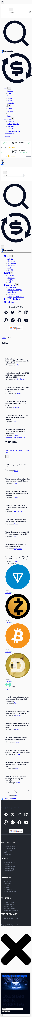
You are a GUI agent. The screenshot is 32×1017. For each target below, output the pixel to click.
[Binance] (6, 314)
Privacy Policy (9, 902)
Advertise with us (10, 891)
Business (10, 91)
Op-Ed (10, 100)
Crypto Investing (10, 866)
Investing (10, 111)
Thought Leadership (14, 131)
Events (6, 887)
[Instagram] (19, 314)
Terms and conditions (11, 910)
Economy (10, 98)
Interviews (11, 126)
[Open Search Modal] (16, 48)
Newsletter (7, 136)
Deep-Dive (11, 121)
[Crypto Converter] (16, 243)
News (5, 88)
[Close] (2, 1015)
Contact (7, 885)
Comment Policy (10, 908)
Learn (5, 106)
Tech (9, 96)
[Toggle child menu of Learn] (9, 105)
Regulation (11, 103)
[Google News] (16, 330)
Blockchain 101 (9, 862)
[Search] (30, 12)
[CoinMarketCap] (6, 322)
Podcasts (7, 855)
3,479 (12, 799)
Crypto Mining (9, 869)
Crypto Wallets (9, 871)
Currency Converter (11, 918)
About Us (7, 881)
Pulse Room (7, 119)
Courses (10, 108)
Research (10, 128)
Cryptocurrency (9, 846)
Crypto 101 (8, 864)
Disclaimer (28, 147)
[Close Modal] (11, 9)
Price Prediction (9, 848)
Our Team (7, 883)
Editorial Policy (9, 904)
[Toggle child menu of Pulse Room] (12, 118)
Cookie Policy (9, 906)
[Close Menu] (2, 247)
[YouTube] (26, 322)
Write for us (8, 889)
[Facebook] (19, 322)
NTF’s (9, 113)
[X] (13, 314)
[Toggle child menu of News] (9, 88)
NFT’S (10, 280)
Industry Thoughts (13, 124)
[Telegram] (13, 322)
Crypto (10, 93)
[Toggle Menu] (2, 2)
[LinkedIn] (26, 314)
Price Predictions (9, 133)
